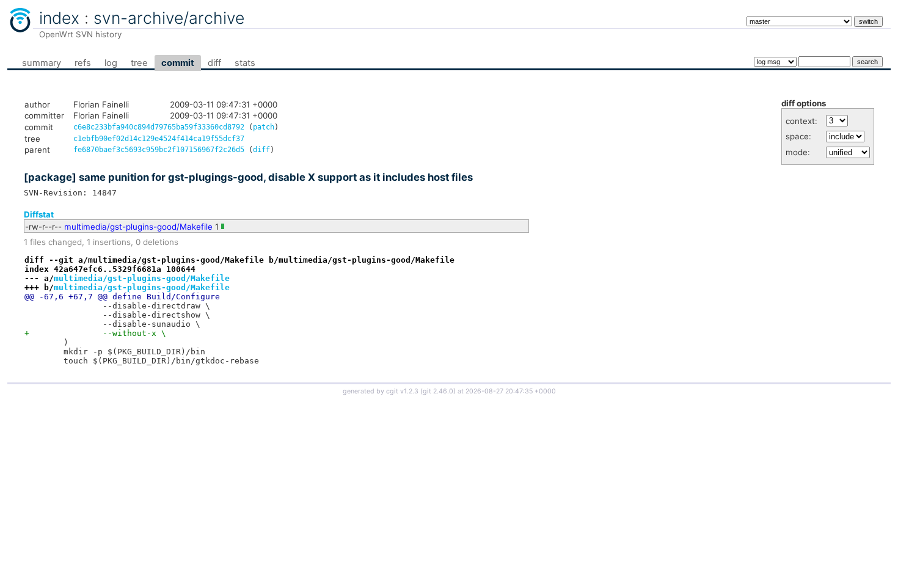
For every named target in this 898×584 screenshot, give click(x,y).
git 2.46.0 (438, 391)
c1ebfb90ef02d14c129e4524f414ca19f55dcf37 (158, 138)
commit (177, 62)
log (110, 62)
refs (83, 62)
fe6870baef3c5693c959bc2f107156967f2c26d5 (158, 149)
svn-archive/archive (168, 17)
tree (139, 62)
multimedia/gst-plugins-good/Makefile (138, 227)
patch (263, 127)
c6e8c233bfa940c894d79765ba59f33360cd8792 (158, 127)
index (59, 17)
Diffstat (39, 214)
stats (245, 62)
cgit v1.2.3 (402, 391)
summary (41, 62)
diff (214, 62)
